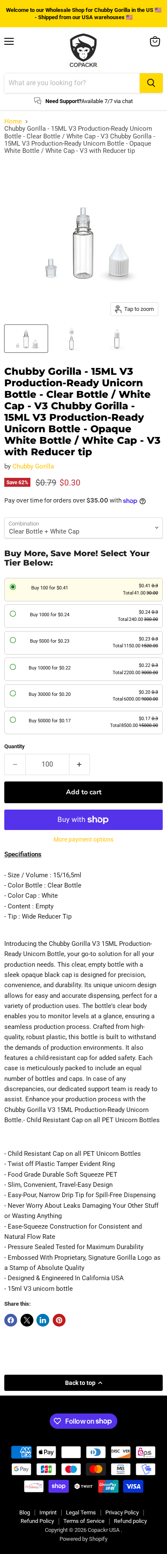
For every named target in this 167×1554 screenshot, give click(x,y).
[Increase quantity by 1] (79, 764)
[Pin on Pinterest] (59, 1320)
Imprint (48, 1512)
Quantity (14, 746)
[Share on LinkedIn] (42, 1320)
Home (13, 121)
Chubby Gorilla (33, 466)
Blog (24, 1512)
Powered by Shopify (83, 1539)
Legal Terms (81, 1512)
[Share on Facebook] (10, 1320)
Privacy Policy (122, 1512)
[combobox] (72, 83)
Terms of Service (83, 1521)
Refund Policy (37, 1521)
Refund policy (130, 1521)
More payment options (83, 839)
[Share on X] (27, 1320)
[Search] (151, 83)
